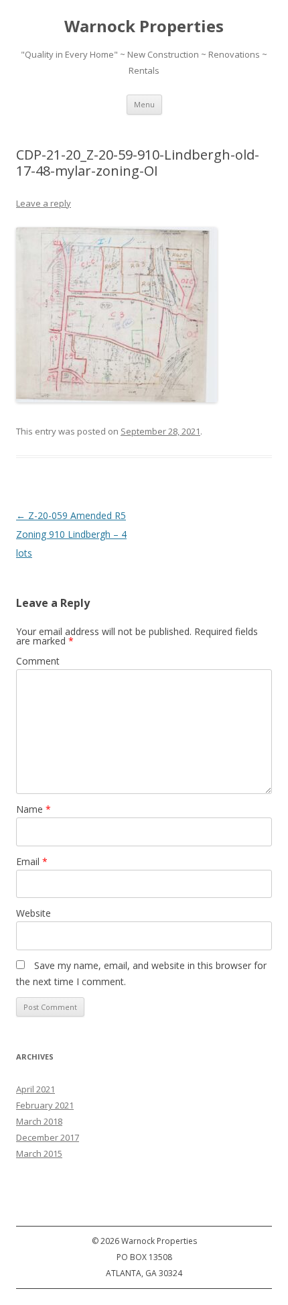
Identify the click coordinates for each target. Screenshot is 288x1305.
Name (33, 809)
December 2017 (47, 1137)
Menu (144, 104)
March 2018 (39, 1121)
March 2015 (39, 1153)
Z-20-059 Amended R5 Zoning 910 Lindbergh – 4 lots (71, 534)
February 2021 (45, 1105)
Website (33, 913)
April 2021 (35, 1089)
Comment (38, 661)
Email (32, 861)
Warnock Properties (144, 26)
